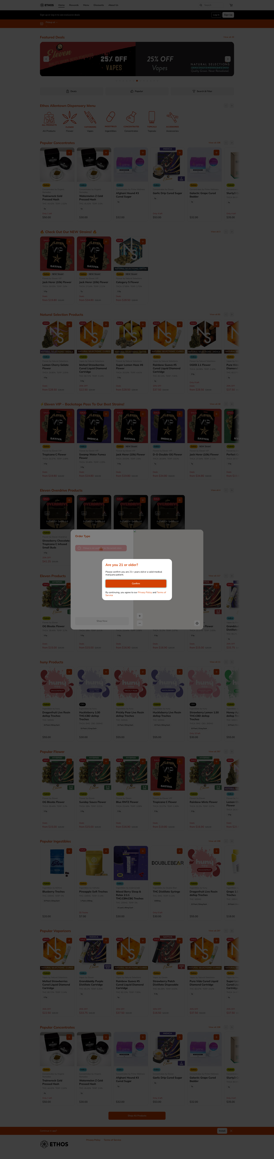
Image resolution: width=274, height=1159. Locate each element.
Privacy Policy (145, 592)
